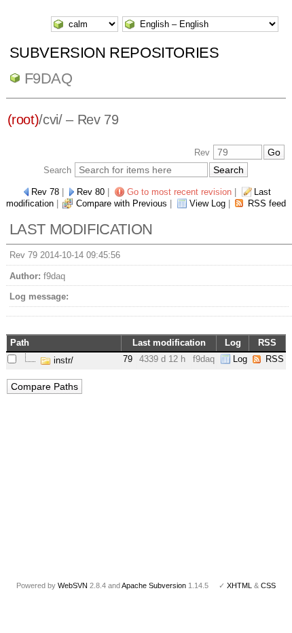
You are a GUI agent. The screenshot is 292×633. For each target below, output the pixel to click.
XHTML (239, 585)
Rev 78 (45, 192)
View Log (207, 203)
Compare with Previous (121, 203)
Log (240, 359)
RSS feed (267, 203)
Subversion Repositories (114, 52)
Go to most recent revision (179, 192)
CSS (268, 585)
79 (127, 359)
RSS (275, 359)
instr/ (62, 360)
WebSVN (73, 585)
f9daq (48, 78)
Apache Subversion (154, 585)
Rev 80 (91, 192)
